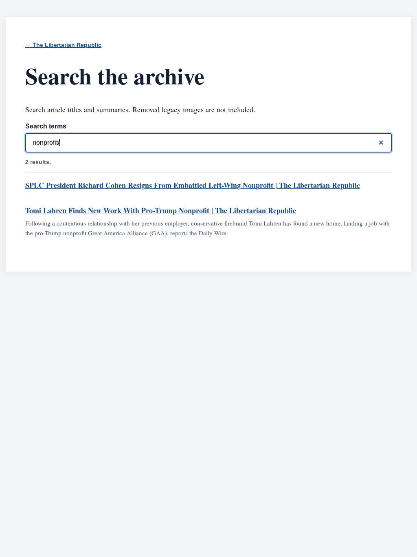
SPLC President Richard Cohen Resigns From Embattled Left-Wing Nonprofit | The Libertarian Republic (192, 185)
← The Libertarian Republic (63, 45)
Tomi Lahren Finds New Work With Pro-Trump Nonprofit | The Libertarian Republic (160, 210)
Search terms (45, 126)
